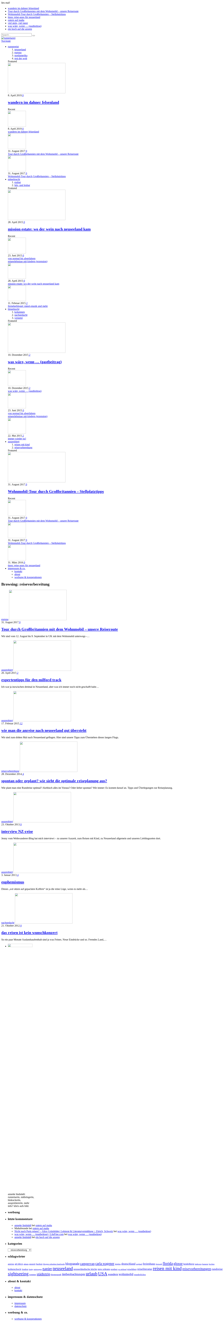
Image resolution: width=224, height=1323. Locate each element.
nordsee (114, 1269)
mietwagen (38, 1269)
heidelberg (188, 1264)
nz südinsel (122, 1269)
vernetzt (18, 318)
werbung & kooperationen (28, 577)
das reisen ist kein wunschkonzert (29, 932)
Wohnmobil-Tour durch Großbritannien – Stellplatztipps (37, 14)
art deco (19, 1264)
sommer (32, 1274)
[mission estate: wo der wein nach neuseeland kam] (36, 219)
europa (17, 52)
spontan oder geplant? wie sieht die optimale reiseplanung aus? (54, 781)
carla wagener (104, 1264)
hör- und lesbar (22, 185)
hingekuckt (13, 309)
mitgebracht (14, 179)
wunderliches (140, 1274)
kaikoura (198, 1264)
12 (20, 723)
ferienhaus (149, 1263)
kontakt (18, 571)
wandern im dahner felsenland (23, 8)
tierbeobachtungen (73, 1274)
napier (47, 1268)
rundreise (217, 1269)
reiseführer (132, 1269)
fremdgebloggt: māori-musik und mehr (28, 306)
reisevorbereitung (23, 447)
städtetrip (43, 1274)
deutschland (128, 1263)
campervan (87, 1263)
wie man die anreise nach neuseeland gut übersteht (43, 730)
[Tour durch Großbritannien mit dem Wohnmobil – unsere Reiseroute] (38, 619)
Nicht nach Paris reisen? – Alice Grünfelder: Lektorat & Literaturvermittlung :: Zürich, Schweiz (63, 1231)
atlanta (26, 1264)
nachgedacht (20, 315)
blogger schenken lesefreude (54, 1264)
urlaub (91, 1273)
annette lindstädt (22, 1225)
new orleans (104, 1269)
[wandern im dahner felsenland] (36, 92)
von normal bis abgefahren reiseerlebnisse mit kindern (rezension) (27, 260)
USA (102, 1273)
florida (168, 1263)
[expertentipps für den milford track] (42, 669)
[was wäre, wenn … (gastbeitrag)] (36, 352)
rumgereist (13, 46)
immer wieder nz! (17, 438)
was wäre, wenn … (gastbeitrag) (24, 26)
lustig (31, 1269)
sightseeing (18, 1273)
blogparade (72, 1263)
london (25, 1269)
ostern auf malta (16, 20)
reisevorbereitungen (196, 1269)
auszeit (32, 1264)
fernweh (159, 1264)
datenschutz (20, 1306)
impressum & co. (16, 568)
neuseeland (20, 49)
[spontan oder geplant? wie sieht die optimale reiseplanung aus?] (48, 771)
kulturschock (14, 1269)
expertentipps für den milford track (31, 680)
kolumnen (19, 312)
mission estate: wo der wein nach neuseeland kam (49, 229)
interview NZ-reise (17, 831)
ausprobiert (13, 441)
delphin (118, 1264)
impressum (20, 1303)
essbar (17, 182)
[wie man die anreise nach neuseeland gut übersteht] (42, 720)
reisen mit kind (22, 444)
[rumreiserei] (8, 38)
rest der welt (20, 58)
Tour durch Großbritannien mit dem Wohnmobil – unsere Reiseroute (43, 11)
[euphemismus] (42, 872)
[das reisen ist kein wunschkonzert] (43, 922)
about (17, 574)
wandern (113, 1274)
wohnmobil (126, 1274)
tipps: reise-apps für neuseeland (24, 17)
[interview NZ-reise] (42, 821)
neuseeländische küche (85, 1269)
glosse (178, 1263)
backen (39, 1264)
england (139, 1264)
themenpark (56, 1274)
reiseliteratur (144, 1269)
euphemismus (12, 882)
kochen (211, 1264)
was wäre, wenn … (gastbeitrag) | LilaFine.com (39, 1234)
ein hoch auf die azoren (20, 29)
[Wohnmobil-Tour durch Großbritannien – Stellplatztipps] (36, 481)
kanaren (205, 1264)
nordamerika (20, 55)
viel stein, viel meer (18, 23)
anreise (11, 1264)
